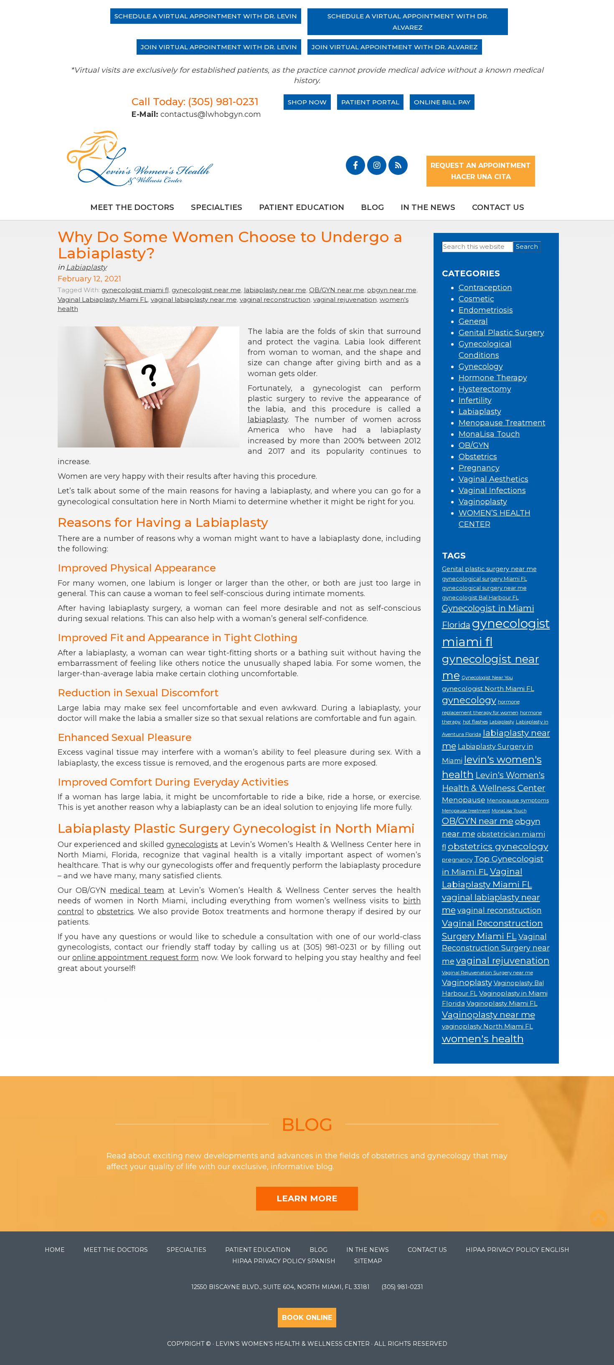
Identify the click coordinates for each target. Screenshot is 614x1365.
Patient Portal (370, 102)
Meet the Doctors (132, 207)
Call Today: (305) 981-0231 (195, 102)
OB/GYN (474, 445)
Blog (372, 207)
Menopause (463, 799)
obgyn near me (391, 290)
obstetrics (115, 911)
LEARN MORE (307, 1198)
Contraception (485, 287)
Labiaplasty (86, 267)
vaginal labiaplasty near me (194, 299)
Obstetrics (478, 456)
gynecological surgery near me (484, 588)
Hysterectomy (485, 389)
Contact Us (498, 207)
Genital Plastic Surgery (501, 332)
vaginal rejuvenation (345, 299)
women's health (483, 1038)
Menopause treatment (466, 811)
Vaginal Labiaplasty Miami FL (103, 299)
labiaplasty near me (275, 290)
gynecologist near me (206, 290)
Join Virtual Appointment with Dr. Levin (219, 47)
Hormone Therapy (493, 377)
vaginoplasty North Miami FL (487, 1026)
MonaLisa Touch (489, 434)
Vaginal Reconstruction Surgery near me (496, 949)
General (473, 321)
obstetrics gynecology (498, 846)
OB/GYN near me (336, 290)
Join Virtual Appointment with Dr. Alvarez (395, 47)
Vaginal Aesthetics (493, 479)
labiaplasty (268, 419)
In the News (428, 207)
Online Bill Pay (442, 102)
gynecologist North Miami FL (488, 689)
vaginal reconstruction (275, 299)
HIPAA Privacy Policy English (517, 1250)
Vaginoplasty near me (488, 1014)
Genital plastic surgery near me (489, 569)
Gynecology (481, 366)
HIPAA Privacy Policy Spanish (283, 1261)
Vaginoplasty (483, 501)
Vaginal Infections (492, 490)
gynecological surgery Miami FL (484, 579)
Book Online (307, 1318)
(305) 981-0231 (402, 1287)
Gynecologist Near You (487, 677)
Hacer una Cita (481, 177)
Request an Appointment (481, 165)
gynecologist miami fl (135, 290)
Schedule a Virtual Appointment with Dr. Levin (205, 16)
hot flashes (475, 722)
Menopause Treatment (502, 422)
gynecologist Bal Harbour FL (480, 597)
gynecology (469, 700)
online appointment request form (135, 957)
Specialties (216, 207)
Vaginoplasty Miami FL (502, 1003)
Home (55, 1250)
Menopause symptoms (518, 800)
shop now (307, 102)
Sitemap (368, 1261)
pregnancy (457, 859)
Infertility (475, 400)
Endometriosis (486, 310)
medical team (137, 890)
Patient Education (301, 207)
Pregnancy (479, 468)
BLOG (307, 1124)
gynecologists (192, 844)
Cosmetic (476, 298)
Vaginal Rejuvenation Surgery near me (487, 973)
